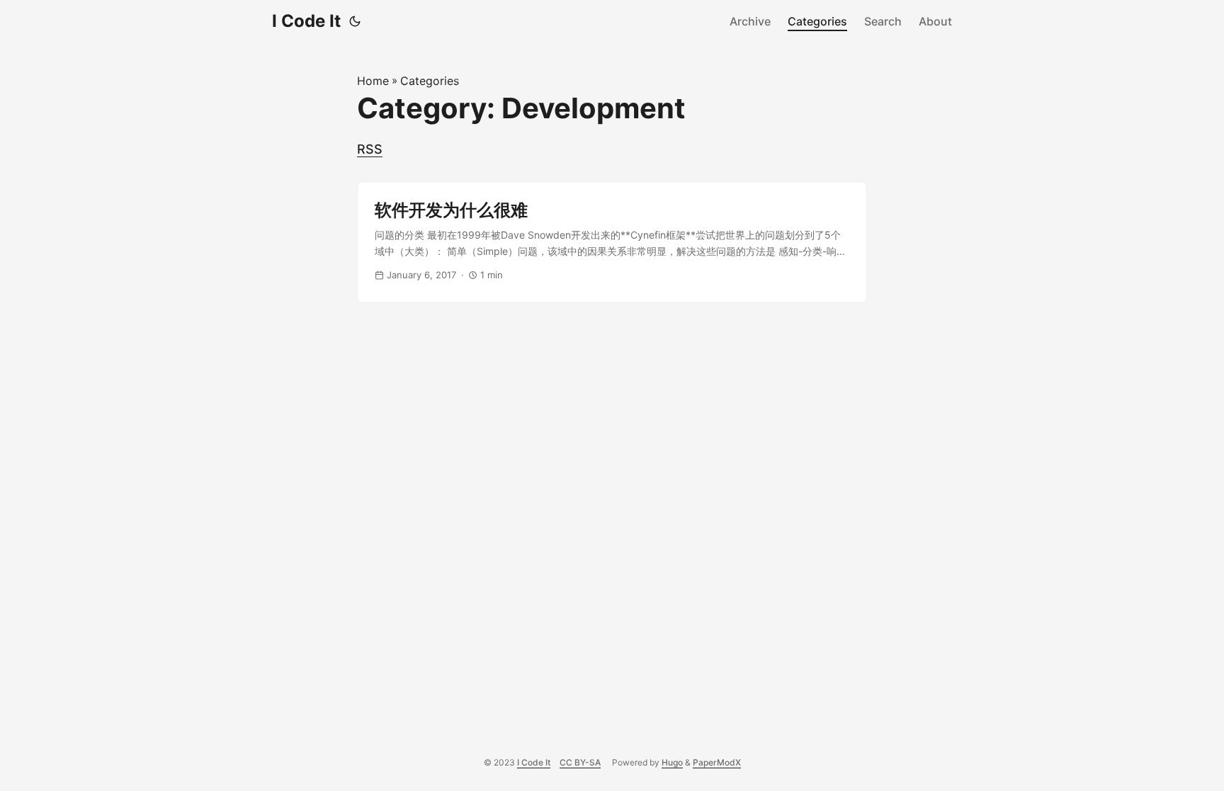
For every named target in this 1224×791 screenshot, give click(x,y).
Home (373, 81)
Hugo (672, 762)
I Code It (306, 21)
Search (883, 21)
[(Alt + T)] (354, 21)
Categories (817, 21)
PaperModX (717, 762)
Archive (750, 21)
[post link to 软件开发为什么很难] (612, 242)
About (935, 21)
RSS (369, 149)
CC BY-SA (580, 762)
